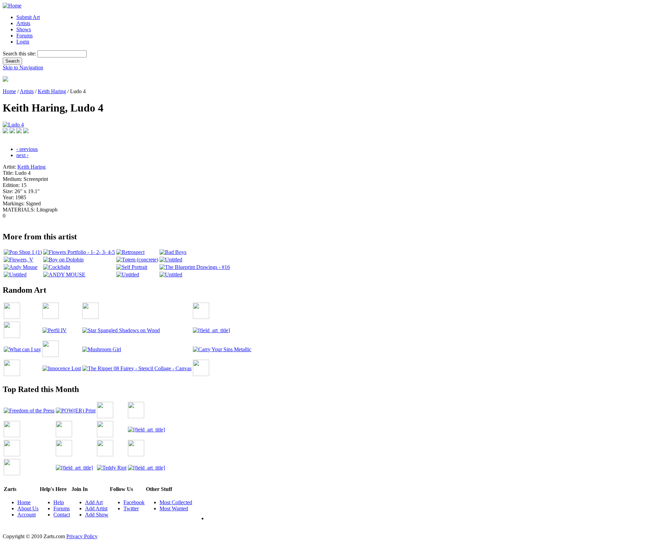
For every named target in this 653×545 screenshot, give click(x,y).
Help (58, 502)
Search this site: (20, 53)
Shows (23, 29)
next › (22, 155)
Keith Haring (52, 91)
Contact (61, 514)
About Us (27, 508)
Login (22, 42)
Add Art (94, 502)
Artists (23, 23)
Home (9, 91)
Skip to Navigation (23, 67)
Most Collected (176, 502)
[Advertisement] (126, 221)
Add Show (96, 514)
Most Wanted (174, 508)
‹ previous (27, 149)
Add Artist (96, 508)
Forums (24, 35)
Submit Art (28, 17)
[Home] (12, 5)
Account (26, 514)
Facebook (134, 502)
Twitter (131, 508)
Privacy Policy (82, 536)
